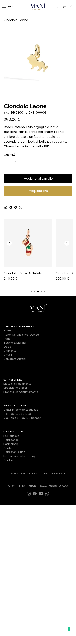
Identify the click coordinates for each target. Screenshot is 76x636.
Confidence (11, 439)
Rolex (7, 330)
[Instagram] (28, 493)
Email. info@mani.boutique (21, 409)
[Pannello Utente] (71, 7)
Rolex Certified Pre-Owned (21, 334)
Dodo (7, 346)
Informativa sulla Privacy (19, 455)
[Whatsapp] (47, 493)
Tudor (8, 338)
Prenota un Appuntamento (20, 391)
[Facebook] (11, 207)
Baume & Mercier (15, 342)
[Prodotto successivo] (66, 243)
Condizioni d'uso (14, 451)
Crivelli (8, 354)
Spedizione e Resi (15, 387)
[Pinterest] (16, 207)
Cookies (8, 460)
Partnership (11, 443)
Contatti (8, 448)
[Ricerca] (58, 7)
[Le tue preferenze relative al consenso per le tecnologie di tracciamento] (69, 629)
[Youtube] (41, 493)
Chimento (10, 350)
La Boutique (11, 435)
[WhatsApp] (6, 207)
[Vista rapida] (28, 243)
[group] (38, 252)
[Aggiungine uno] (24, 162)
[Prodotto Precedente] (9, 243)
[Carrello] (65, 7)
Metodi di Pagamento (17, 383)
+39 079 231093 (20, 413)
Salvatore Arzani (15, 358)
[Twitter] (20, 207)
